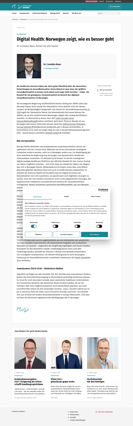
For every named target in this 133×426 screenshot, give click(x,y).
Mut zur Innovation (106, 90)
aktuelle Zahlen (52, 133)
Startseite (15, 19)
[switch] (55, 226)
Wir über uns (76, 13)
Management (55, 13)
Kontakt (101, 1)
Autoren (66, 13)
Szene (14, 13)
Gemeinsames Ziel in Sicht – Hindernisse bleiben (106, 94)
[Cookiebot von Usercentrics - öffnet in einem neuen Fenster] (99, 190)
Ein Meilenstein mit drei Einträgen (99, 338)
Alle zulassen (94, 234)
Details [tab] (66, 196)
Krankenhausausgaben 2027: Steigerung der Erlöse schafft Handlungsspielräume (29, 339)
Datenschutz (109, 1)
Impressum (118, 1)
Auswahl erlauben (66, 234)
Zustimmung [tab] (37, 197)
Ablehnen (38, 234)
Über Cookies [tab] (95, 196)
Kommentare (24, 13)
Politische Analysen (39, 13)
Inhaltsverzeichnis (104, 86)
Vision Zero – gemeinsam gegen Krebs (64, 338)
